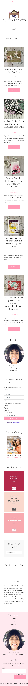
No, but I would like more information (12, 411)
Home (14, 618)
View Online (10, 457)
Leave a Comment (14, 77)
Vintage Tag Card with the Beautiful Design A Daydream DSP (14, 242)
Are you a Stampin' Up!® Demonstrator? (12, 403)
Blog (14, 621)
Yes (7, 405)
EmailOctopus (17, 422)
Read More (14, 90)
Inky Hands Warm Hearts (14, 15)
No (7, 408)
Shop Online (17, 457)
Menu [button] (15, 1)
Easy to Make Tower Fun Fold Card (14, 70)
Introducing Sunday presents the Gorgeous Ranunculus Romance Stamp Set (14, 303)
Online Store (14, 624)
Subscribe (20, 677)
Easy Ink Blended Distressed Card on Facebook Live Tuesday (14, 182)
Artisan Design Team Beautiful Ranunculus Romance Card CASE (14, 124)
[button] (5, 405)
